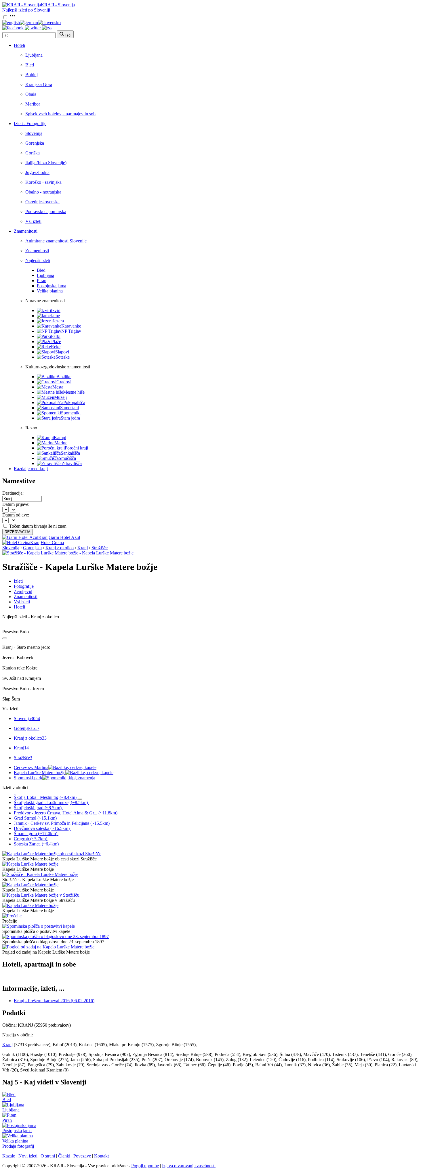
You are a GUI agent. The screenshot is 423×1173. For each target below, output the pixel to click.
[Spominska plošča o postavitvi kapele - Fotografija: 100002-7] (38, 926)
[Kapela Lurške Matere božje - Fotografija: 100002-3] (30, 884)
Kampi (60, 437)
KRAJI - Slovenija (58, 4)
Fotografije (24, 586)
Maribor (32, 104)
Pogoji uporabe (145, 1165)
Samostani (69, 407)
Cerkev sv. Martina (31, 767)
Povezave (82, 1155)
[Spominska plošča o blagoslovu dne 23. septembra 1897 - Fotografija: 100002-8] (55, 936)
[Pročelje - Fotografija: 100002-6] (12, 915)
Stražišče (100, 547)
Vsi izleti (33, 221)
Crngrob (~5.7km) (30, 838)
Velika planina (50, 290)
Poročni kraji (76, 447)
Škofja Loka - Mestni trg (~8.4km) (45, 797)
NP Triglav (71, 331)
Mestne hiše (74, 392)
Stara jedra (70, 418)
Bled (29, 64)
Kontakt (101, 1155)
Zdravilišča (72, 463)
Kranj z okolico (59, 547)
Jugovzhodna (37, 172)
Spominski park (28, 777)
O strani (48, 1155)
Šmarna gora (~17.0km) (35, 833)
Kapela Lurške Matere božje (39, 772)
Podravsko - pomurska (45, 211)
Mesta (57, 386)
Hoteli (19, 45)
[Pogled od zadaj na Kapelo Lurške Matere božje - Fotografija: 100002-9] (48, 946)
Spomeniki (71, 412)
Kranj (82, 547)
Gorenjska (34, 143)
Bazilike (63, 376)
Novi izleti (27, 1155)
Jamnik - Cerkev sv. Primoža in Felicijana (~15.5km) (62, 823)
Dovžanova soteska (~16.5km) (42, 828)
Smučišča (67, 458)
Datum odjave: (15, 514)
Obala (30, 94)
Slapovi (62, 351)
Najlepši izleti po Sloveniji (26, 9)
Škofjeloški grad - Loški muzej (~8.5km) (51, 802)
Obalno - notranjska (43, 192)
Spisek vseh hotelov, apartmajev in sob (60, 113)
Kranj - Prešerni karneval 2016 (54, 1000)
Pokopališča (74, 402)
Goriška (32, 152)
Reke (55, 346)
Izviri (55, 310)
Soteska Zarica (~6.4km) (36, 843)
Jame (55, 315)
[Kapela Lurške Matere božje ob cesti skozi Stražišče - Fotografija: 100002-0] (51, 853)
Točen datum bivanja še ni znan (37, 526)
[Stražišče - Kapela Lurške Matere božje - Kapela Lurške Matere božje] (68, 552)
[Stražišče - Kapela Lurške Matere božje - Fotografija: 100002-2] (40, 874)
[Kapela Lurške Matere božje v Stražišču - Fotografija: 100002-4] (40, 895)
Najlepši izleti (37, 260)
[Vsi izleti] (4, 638)
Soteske (63, 357)
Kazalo (8, 1155)
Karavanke (71, 326)
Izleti (18, 581)
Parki (55, 336)
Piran (41, 280)
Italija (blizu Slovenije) (45, 162)
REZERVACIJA (18, 532)
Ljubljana (34, 55)
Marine (60, 442)
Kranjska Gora (38, 84)
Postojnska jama (51, 285)
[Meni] (12, 17)
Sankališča (70, 453)
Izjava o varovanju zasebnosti (189, 1165)
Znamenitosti (25, 231)
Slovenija (33, 133)
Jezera (58, 320)
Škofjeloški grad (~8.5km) (38, 807)
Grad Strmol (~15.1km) (35, 818)
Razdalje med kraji (31, 468)
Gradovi (63, 381)
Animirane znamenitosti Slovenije (56, 240)
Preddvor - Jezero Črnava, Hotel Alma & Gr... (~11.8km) (65, 812)
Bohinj (31, 74)
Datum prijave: (15, 504)
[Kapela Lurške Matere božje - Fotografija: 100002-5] (30, 905)
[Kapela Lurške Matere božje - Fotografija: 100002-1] (30, 864)
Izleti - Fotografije (30, 123)
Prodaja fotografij (18, 1146)
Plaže (56, 341)
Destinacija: (13, 493)
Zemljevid (23, 591)
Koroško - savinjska (43, 182)
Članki (64, 1155)
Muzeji (60, 397)
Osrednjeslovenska (42, 201)
